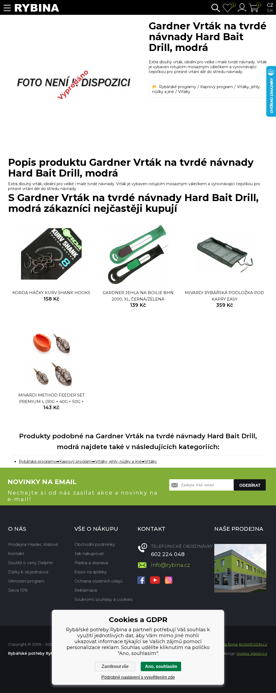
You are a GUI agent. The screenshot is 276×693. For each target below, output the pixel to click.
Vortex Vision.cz (252, 653)
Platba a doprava (91, 562)
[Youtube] (155, 580)
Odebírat (249, 485)
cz (270, 5)
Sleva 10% (18, 590)
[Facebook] (141, 580)
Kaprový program (216, 86)
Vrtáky (184, 91)
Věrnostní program (26, 581)
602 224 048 (168, 554)
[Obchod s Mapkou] (240, 568)
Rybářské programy (177, 86)
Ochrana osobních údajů (98, 581)
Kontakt (16, 553)
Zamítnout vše (115, 666)
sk (270, 10)
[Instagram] (168, 580)
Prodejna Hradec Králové (33, 544)
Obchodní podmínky (94, 544)
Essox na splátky (90, 571)
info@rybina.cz (170, 565)
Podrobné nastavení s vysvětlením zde (138, 677)
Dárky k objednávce (28, 571)
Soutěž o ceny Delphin (30, 562)
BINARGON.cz (253, 644)
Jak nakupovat (89, 553)
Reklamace (85, 590)
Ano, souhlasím (161, 666)
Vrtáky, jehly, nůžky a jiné (118, 461)
